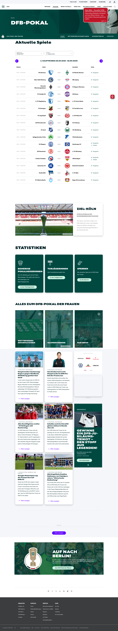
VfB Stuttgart (76, 158)
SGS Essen (75, 94)
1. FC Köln (75, 173)
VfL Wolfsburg (76, 130)
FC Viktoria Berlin (40, 180)
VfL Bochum (42, 72)
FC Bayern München (78, 87)
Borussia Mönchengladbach (40, 87)
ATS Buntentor (41, 151)
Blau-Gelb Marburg (40, 79)
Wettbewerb (19, 52)
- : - (59, 73)
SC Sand (43, 130)
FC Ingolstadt (42, 115)
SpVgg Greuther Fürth (39, 137)
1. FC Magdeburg (40, 101)
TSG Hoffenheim (77, 137)
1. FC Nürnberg (76, 151)
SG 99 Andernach (40, 122)
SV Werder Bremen (78, 72)
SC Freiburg (75, 122)
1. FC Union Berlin (77, 101)
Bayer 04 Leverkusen (78, 180)
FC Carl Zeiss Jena (77, 108)
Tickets (95, 145)
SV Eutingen (42, 108)
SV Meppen (42, 144)
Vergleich (95, 72)
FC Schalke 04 (41, 94)
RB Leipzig (75, 79)
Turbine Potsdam (40, 158)
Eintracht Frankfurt (78, 165)
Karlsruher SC (42, 165)
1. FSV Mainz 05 (77, 115)
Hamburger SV (76, 144)
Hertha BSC (42, 173)
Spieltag (48, 52)
